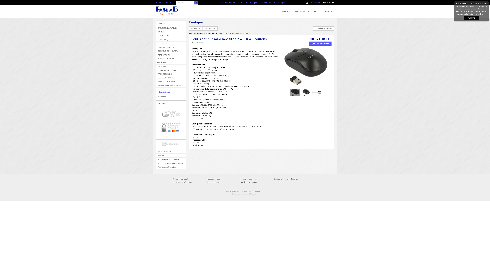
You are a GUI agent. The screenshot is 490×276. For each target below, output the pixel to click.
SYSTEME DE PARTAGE (166, 78)
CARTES (161, 32)
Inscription (162, 97)
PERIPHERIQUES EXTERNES (168, 70)
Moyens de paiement (248, 179)
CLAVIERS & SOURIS (240, 33)
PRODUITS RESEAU (165, 74)
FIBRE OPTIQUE (164, 55)
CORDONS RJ (163, 39)
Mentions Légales (213, 182)
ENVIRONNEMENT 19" (166, 47)
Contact (329, 11)
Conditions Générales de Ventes (286, 179)
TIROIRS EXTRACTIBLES (166, 81)
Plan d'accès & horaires (167, 167)
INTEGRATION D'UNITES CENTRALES (166, 61)
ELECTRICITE (162, 43)
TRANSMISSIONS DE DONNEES (169, 85)
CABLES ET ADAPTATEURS (167, 28)
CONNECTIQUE (163, 35)
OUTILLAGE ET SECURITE (167, 66)
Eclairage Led (302, 11)
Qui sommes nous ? (180, 179)
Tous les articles (196, 33)
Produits (287, 11)
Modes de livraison (214, 179)
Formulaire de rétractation (183, 182)
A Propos (317, 11)
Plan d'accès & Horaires (249, 182)
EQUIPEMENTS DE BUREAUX (168, 51)
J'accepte (471, 18)
